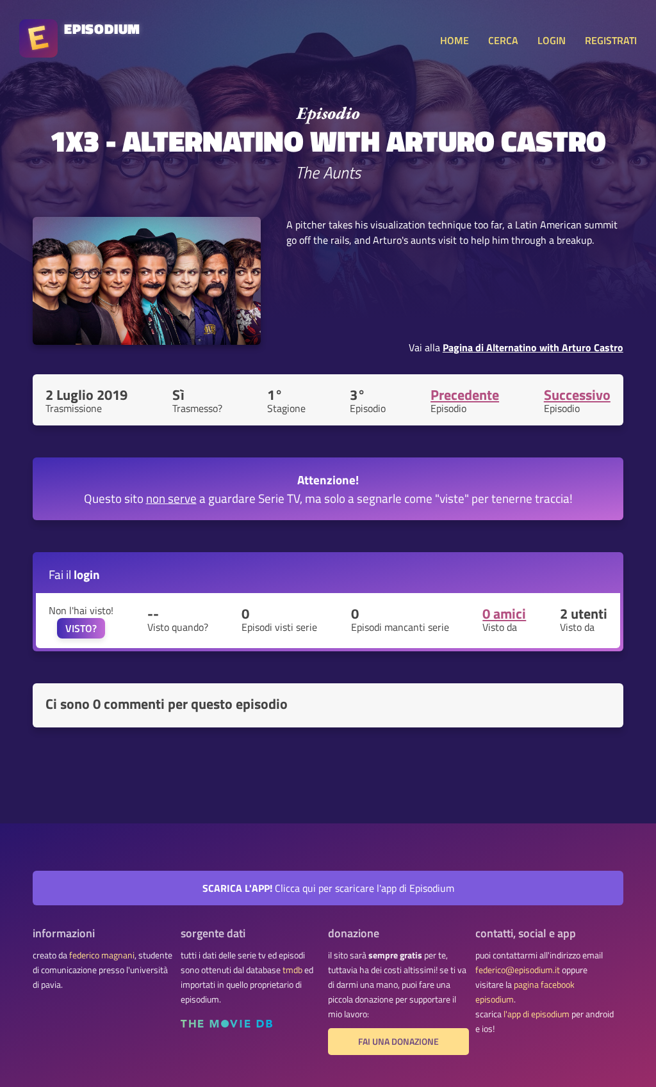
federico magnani (102, 955)
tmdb (292, 970)
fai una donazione (398, 1042)
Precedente (464, 395)
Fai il (74, 574)
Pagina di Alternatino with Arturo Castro (533, 347)
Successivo (577, 395)
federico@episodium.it (517, 970)
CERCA (503, 40)
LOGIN (551, 40)
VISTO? (81, 628)
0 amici (504, 613)
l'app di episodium (537, 1014)
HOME (454, 40)
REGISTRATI (611, 40)
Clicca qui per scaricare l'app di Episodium (328, 888)
